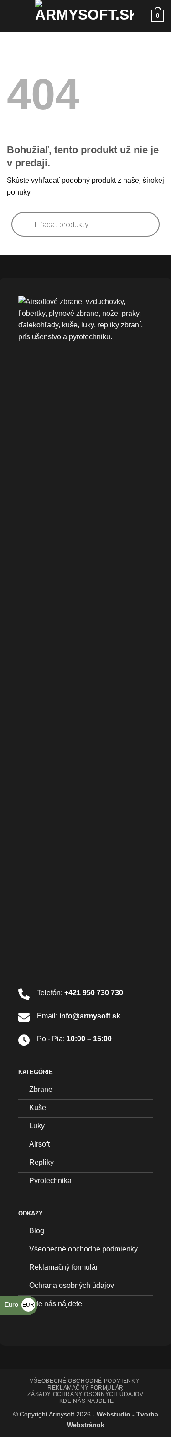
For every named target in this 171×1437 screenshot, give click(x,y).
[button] (12, 16)
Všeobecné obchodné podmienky (84, 1381)
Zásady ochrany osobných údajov (85, 1394)
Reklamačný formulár (85, 1388)
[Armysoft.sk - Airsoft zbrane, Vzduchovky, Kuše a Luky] (85, 16)
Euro (19, 1304)
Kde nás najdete (86, 1401)
